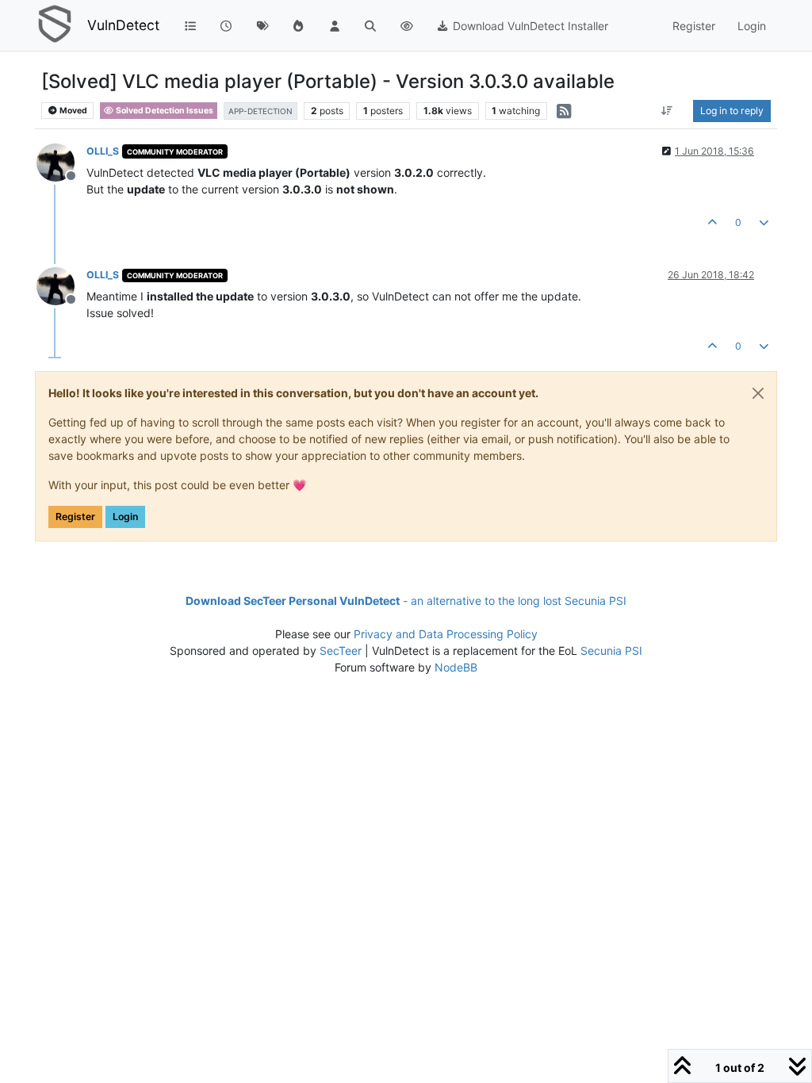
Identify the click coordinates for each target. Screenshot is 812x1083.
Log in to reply (732, 111)
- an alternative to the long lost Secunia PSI (406, 600)
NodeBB (456, 667)
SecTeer (341, 650)
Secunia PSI (611, 650)
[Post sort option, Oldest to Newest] (667, 111)
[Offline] (61, 161)
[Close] (758, 393)
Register (75, 516)
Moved (72, 110)
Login (125, 516)
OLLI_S (102, 151)
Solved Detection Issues (163, 110)
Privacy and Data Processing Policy (446, 634)
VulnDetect (123, 25)
